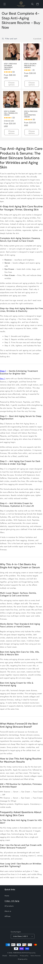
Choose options (11, 83)
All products (9, 906)
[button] (4, 4)
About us (8, 911)
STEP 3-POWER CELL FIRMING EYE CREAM (11, 113)
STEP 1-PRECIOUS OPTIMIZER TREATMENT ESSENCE (10, 66)
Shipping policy (23, 959)
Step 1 (3, 371)
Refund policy (13, 956)
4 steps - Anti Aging (12, 901)
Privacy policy (24, 956)
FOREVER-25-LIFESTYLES (20, 953)
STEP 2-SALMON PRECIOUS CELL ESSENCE (30, 65)
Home (7, 896)
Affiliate (7, 916)
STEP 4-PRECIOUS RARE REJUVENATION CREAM (30, 114)
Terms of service (35, 956)
